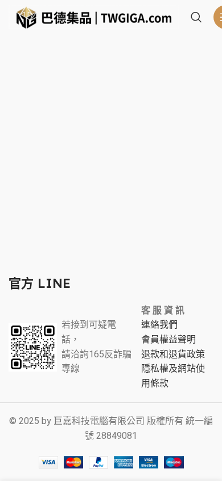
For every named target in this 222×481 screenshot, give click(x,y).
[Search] (196, 17)
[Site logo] (94, 16)
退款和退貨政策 (173, 354)
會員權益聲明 (168, 340)
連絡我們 (159, 325)
